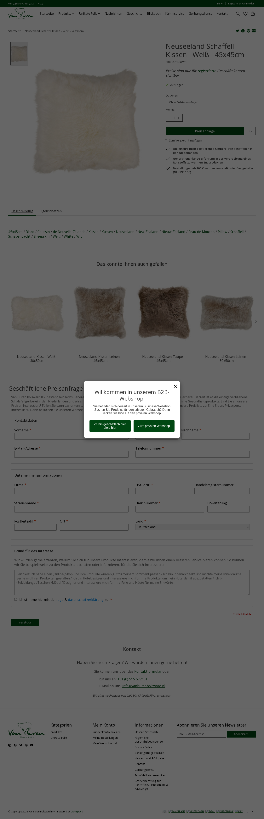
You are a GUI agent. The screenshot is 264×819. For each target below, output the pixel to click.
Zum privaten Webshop (154, 426)
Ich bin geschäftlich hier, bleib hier (110, 426)
